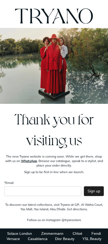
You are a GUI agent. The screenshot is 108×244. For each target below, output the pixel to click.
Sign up (94, 191)
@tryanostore (71, 220)
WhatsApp (29, 161)
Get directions (77, 209)
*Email (9, 183)
